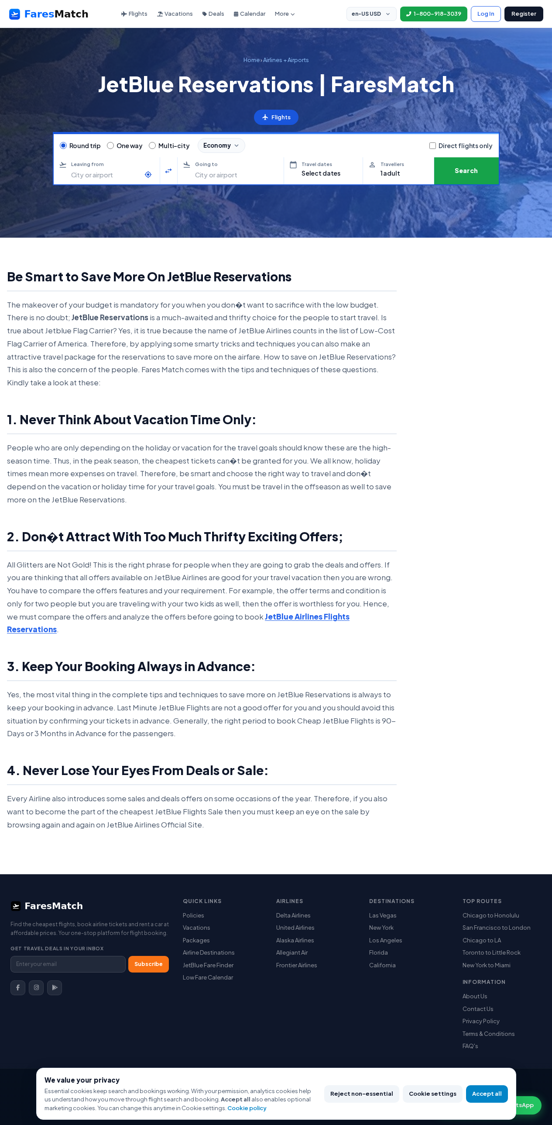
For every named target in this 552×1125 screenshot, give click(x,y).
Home (251, 59)
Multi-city (174, 145)
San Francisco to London (497, 927)
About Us (475, 996)
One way (130, 145)
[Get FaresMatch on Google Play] (54, 987)
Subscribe (148, 964)
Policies (193, 915)
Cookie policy (247, 1107)
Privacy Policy (481, 1021)
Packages (196, 940)
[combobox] (105, 175)
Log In (485, 13)
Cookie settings (432, 1093)
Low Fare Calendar (208, 977)
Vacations (179, 13)
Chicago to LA (482, 940)
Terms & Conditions (489, 1033)
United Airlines (295, 927)
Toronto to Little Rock (492, 952)
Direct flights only (465, 145)
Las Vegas (383, 915)
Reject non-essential (361, 1093)
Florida (378, 952)
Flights (138, 13)
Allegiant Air (292, 952)
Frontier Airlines (296, 965)
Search (466, 170)
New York (381, 927)
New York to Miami (487, 965)
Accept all (487, 1093)
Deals (216, 13)
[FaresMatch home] (57, 14)
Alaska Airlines (295, 940)
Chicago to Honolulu (491, 915)
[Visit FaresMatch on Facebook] (17, 987)
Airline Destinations (209, 952)
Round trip (85, 145)
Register (523, 13)
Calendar (252, 13)
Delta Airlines (293, 915)
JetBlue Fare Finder (208, 965)
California (382, 965)
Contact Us (478, 1008)
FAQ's (470, 1045)
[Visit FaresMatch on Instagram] (36, 987)
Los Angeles (385, 940)
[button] (323, 170)
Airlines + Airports (286, 59)
